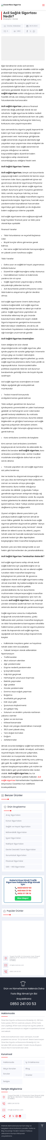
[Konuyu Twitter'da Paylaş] (31, 31)
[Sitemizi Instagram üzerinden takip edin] (15, 1115)
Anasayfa (7, 19)
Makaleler (17, 26)
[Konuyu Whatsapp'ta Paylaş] (34, 31)
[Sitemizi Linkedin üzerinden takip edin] (19, 1115)
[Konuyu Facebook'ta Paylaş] (27, 31)
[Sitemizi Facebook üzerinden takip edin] (9, 1115)
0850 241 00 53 (23, 1004)
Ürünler (15, 19)
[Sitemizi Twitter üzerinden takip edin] (12, 1115)
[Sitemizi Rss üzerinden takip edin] (22, 1115)
